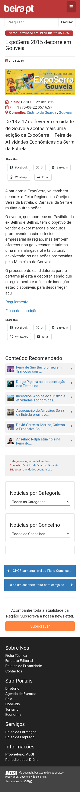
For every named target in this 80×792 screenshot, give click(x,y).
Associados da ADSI (17, 781)
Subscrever (40, 626)
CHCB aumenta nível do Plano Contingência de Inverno (44, 571)
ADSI (44, 776)
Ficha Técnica (16, 655)
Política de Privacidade (23, 666)
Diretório (12, 688)
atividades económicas (37, 469)
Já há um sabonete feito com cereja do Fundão (42, 585)
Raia (8, 699)
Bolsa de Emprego (20, 737)
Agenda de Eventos (37, 461)
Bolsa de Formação (20, 732)
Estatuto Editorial (19, 660)
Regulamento (17, 302)
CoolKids (12, 704)
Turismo (12, 709)
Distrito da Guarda (41, 112)
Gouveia (65, 112)
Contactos (13, 671)
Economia (13, 714)
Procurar (67, 22)
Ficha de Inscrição (21, 310)
